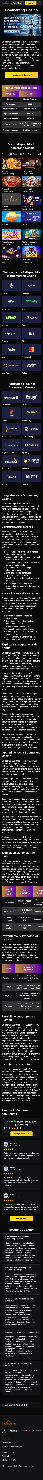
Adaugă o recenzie (21, 1134)
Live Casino (15, 154)
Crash (25, 154)
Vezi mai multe (21, 1219)
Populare (5, 154)
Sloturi (35, 154)
